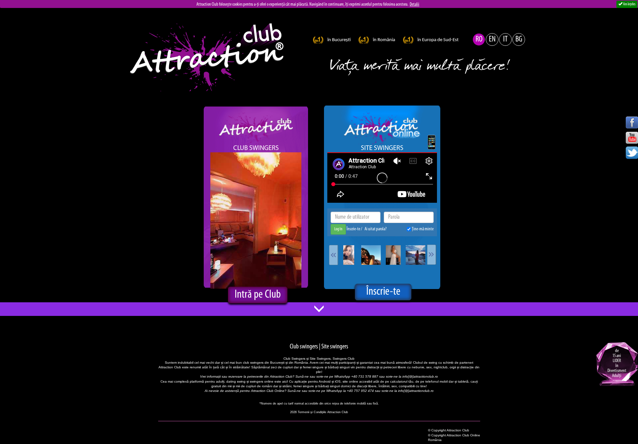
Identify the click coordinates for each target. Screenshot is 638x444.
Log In (338, 229)
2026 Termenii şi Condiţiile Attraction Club (319, 412)
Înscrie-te (354, 229)
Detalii (414, 4)
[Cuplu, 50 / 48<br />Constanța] (415, 255)
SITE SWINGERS (382, 148)
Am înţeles (628, 4)
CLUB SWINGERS (256, 148)
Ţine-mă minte (422, 229)
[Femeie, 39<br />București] (349, 255)
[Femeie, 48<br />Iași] (371, 255)
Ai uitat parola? (375, 229)
